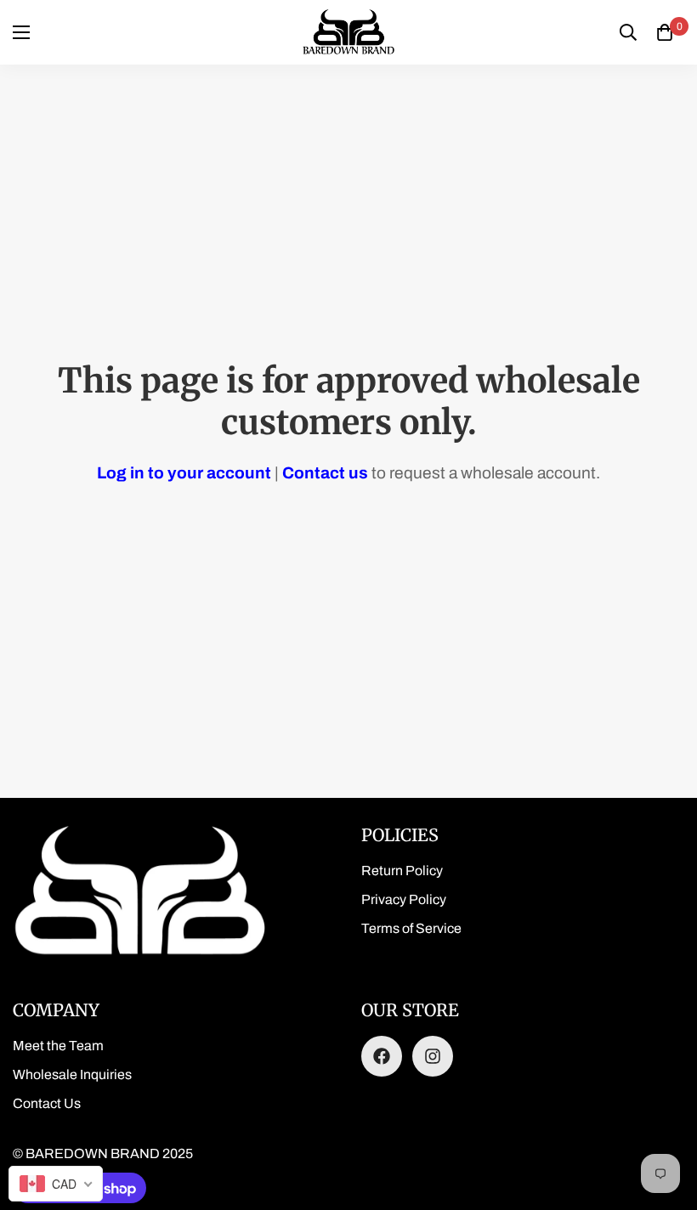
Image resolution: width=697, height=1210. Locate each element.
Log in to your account (184, 473)
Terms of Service (411, 928)
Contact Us (47, 1103)
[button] (664, 32)
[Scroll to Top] (663, 1117)
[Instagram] (432, 1056)
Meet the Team (58, 1045)
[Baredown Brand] (348, 32)
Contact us (325, 473)
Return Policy (402, 870)
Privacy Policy (403, 899)
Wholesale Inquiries (72, 1074)
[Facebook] (381, 1056)
